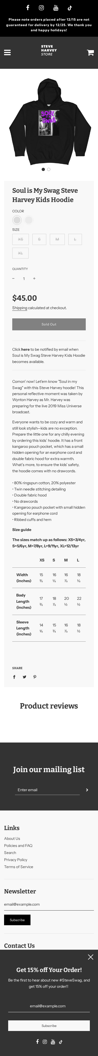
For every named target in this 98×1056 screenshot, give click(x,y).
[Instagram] (41, 8)
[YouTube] (55, 8)
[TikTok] (70, 8)
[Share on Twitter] (24, 677)
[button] (43, 169)
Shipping (19, 307)
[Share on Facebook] (15, 677)
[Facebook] (27, 8)
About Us (12, 838)
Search (10, 852)
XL (20, 253)
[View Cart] (90, 53)
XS (20, 239)
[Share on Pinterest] (35, 677)
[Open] (7, 53)
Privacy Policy (15, 859)
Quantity (20, 269)
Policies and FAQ (18, 845)
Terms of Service (18, 866)
